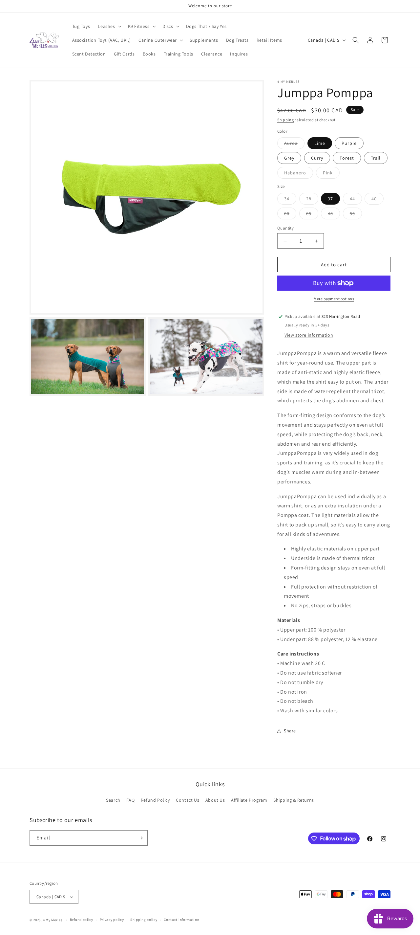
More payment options (334, 298)
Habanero (298, 174)
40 (377, 200)
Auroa (294, 144)
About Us (215, 800)
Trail (376, 158)
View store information (308, 335)
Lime (319, 143)
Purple (349, 143)
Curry (317, 158)
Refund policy (81, 919)
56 (356, 214)
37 (330, 199)
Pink (331, 174)
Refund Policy (155, 800)
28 (312, 200)
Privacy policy (112, 919)
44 (356, 200)
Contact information (181, 919)
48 (334, 214)
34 (290, 200)
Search (113, 800)
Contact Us (187, 800)
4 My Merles (53, 920)
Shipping (285, 119)
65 (312, 214)
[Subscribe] (140, 838)
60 (290, 214)
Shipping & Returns (293, 800)
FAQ (130, 800)
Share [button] (290, 731)
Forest (347, 158)
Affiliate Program (249, 800)
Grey (289, 158)
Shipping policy (144, 919)
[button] (109, 26)
